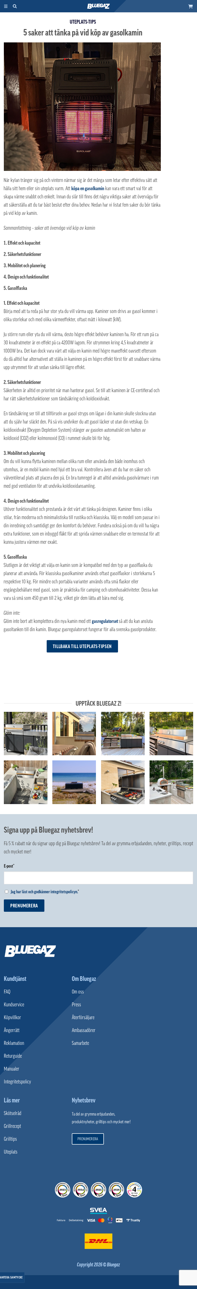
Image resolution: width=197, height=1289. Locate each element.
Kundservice (14, 1004)
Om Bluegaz (84, 978)
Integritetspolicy (17, 1081)
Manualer (11, 1069)
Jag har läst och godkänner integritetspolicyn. (44, 891)
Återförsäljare (83, 1017)
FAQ (7, 992)
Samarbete (80, 1043)
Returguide (13, 1056)
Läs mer (12, 1100)
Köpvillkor (12, 1017)
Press (76, 1004)
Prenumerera (24, 905)
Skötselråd (12, 1113)
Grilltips (10, 1139)
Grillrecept (12, 1126)
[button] (190, 6)
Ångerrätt (11, 1030)
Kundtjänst (15, 978)
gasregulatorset (105, 621)
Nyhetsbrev (83, 1100)
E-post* (9, 866)
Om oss (78, 992)
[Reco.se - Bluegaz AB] (62, 1190)
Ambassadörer (83, 1030)
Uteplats (10, 1152)
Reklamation (14, 1043)
